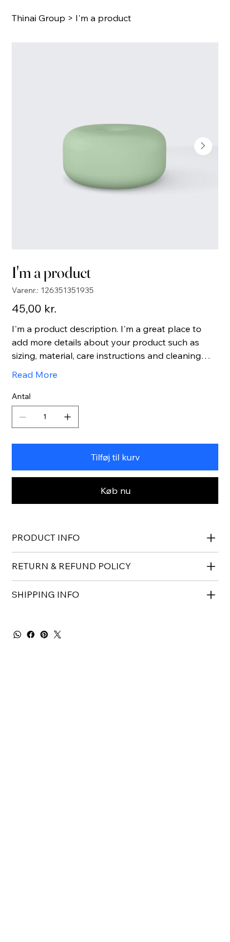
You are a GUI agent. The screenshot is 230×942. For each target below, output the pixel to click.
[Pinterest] (44, 634)
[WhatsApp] (17, 634)
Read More (35, 374)
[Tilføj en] (67, 417)
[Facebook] (30, 634)
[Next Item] (203, 146)
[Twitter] (57, 634)
